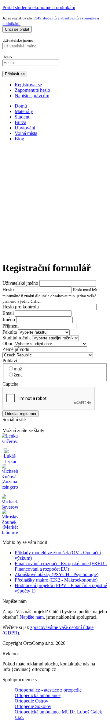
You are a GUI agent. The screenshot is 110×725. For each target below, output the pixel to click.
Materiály (24, 111)
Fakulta (9, 332)
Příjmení (10, 325)
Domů (21, 105)
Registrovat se (28, 84)
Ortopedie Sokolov (33, 706)
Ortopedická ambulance (38, 695)
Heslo (8, 289)
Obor (7, 343)
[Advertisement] (55, 201)
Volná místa (26, 133)
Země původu (15, 349)
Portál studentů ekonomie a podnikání (38, 7)
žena (18, 374)
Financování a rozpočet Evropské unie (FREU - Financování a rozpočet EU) (61, 566)
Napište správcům (32, 95)
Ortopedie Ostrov (31, 700)
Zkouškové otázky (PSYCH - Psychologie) (56, 574)
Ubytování (25, 127)
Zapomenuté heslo (32, 90)
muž (18, 368)
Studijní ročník (16, 337)
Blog (19, 138)
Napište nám (32, 617)
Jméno (8, 319)
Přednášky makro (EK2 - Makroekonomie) (56, 579)
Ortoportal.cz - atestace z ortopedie (48, 689)
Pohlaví (9, 360)
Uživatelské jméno (20, 283)
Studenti (23, 116)
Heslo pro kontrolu (20, 306)
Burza (20, 122)
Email (8, 313)
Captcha (10, 384)
